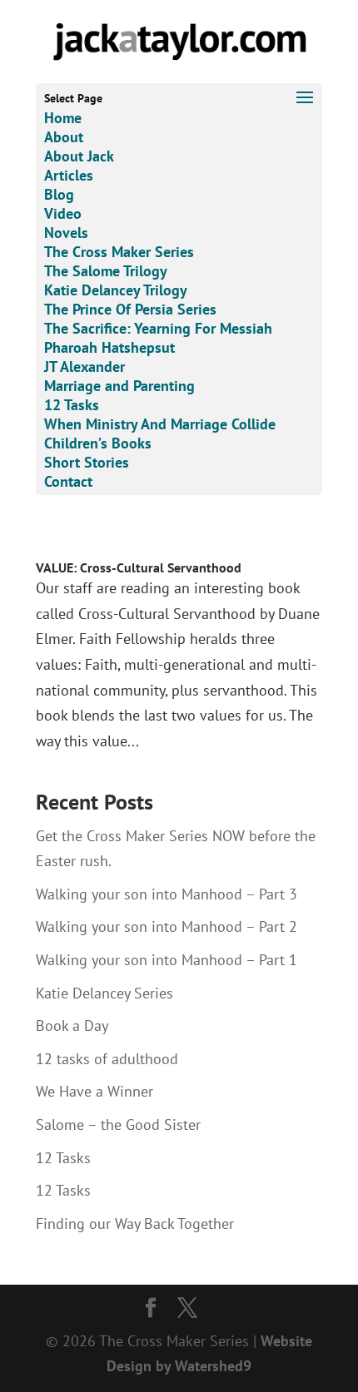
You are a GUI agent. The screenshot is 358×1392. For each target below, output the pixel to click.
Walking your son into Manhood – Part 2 (166, 926)
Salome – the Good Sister (118, 1124)
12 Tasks (71, 404)
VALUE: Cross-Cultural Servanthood (138, 567)
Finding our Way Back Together (135, 1223)
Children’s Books (98, 443)
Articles (68, 175)
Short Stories (86, 462)
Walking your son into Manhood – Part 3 (166, 894)
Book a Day (72, 1025)
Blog (59, 194)
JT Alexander (84, 366)
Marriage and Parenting (119, 385)
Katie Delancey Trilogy (115, 290)
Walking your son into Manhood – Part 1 (166, 959)
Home (63, 117)
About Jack (79, 156)
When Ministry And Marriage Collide (160, 423)
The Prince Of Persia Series (130, 309)
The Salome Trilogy (105, 270)
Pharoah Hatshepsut (109, 347)
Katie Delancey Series (104, 993)
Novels (66, 232)
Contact (68, 481)
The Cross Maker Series (119, 251)
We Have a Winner (94, 1091)
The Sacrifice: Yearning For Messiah (158, 328)
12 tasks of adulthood (107, 1058)
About (63, 136)
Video (63, 213)
